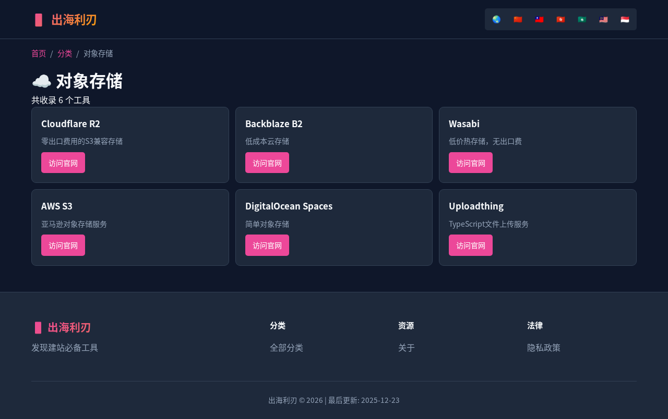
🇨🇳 (518, 19)
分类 (64, 52)
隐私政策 (543, 347)
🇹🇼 (539, 19)
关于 (406, 347)
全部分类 (286, 347)
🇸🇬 (625, 19)
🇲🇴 (582, 19)
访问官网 (63, 162)
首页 (38, 52)
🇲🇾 (603, 19)
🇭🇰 (560, 19)
